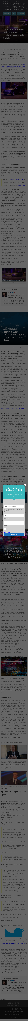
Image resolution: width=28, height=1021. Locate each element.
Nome (5, 511)
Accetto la (9, 529)
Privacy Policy (7, 532)
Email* (6, 502)
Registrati (14, 534)
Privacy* (6, 525)
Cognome (6, 518)
